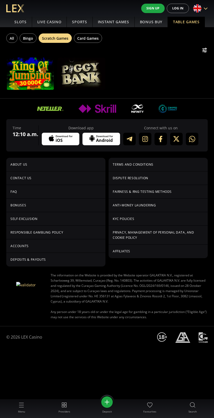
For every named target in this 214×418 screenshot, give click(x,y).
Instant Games (113, 21)
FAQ (13, 191)
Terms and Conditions (133, 164)
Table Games (186, 21)
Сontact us (21, 178)
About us (18, 164)
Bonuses (18, 205)
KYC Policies (123, 219)
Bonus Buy (151, 21)
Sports (79, 21)
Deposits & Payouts (28, 259)
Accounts (19, 246)
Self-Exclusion (23, 219)
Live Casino (49, 21)
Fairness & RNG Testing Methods (142, 191)
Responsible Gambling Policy (36, 232)
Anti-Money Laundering (134, 205)
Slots (20, 21)
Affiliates (121, 251)
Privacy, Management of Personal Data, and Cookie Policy (153, 235)
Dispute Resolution (130, 178)
